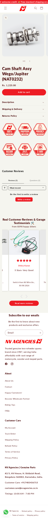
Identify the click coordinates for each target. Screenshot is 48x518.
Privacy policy (40, 511)
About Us (9, 381)
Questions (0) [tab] (35, 180)
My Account (10, 428)
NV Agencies (14, 511)
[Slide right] (29, 61)
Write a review (24, 199)
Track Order (10, 434)
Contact (8, 387)
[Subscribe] (40, 333)
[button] (5, 8)
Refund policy (27, 511)
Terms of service (18, 515)
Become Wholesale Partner (17, 399)
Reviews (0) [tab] (13, 180)
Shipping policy (32, 515)
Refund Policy (11, 446)
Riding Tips (10, 405)
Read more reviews (24, 303)
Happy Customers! (13, 393)
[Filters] (4, 188)
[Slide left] (18, 61)
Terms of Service (12, 452)
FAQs (7, 411)
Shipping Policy (12, 440)
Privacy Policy (11, 458)
